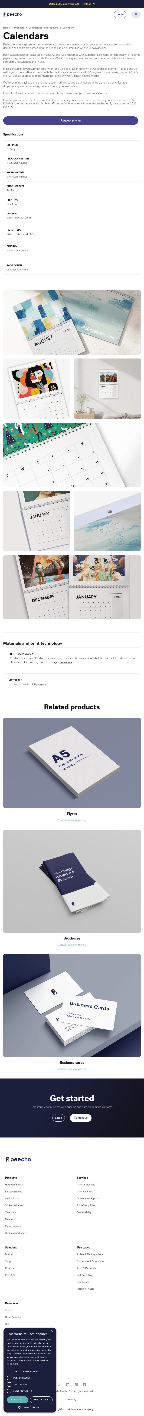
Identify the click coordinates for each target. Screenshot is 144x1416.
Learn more (66, 662)
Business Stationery (16, 1233)
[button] (136, 14)
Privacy (72, 1399)
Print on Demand (86, 1184)
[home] (12, 14)
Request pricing (71, 120)
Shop (8, 1261)
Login (120, 14)
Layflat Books (12, 1198)
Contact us (81, 1117)
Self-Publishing (85, 1275)
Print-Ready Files (86, 1205)
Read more (12, 1363)
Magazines (11, 1219)
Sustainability (84, 1212)
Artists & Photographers (90, 1254)
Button (9, 1254)
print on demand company (80, 1409)
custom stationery (96, 93)
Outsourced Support (88, 1198)
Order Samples (13, 1317)
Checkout (10, 1268)
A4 (46, 103)
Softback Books (13, 1191)
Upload (87, 4)
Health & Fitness (85, 1289)
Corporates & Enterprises (90, 1261)
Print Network (84, 1191)
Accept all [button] (17, 1399)
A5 (53, 103)
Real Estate (83, 1282)
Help (7, 1324)
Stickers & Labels (14, 1205)
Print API (10, 1275)
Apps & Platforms (86, 1268)
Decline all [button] (41, 1399)
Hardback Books (14, 1184)
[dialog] (30, 1370)
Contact (9, 1310)
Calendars (68, 27)
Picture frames (13, 1226)
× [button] (52, 1331)
